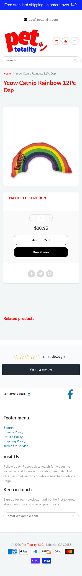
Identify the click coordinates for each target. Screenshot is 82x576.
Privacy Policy (13, 432)
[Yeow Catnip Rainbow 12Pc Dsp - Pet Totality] (41, 146)
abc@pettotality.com (43, 19)
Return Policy (13, 437)
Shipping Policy (14, 441)
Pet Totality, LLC (33, 544)
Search (8, 427)
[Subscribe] (72, 515)
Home (7, 73)
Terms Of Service (15, 446)
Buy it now (41, 252)
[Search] (75, 60)
